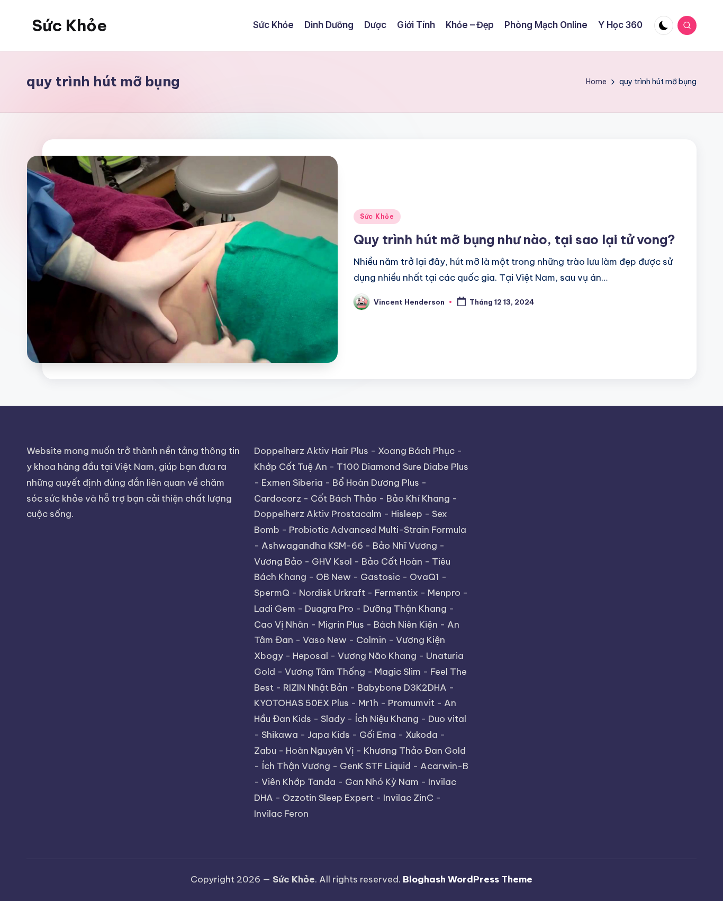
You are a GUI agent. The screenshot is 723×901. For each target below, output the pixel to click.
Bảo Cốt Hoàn (392, 561)
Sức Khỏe (69, 25)
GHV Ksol (332, 561)
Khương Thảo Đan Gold (415, 750)
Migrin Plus (341, 624)
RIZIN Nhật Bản (315, 687)
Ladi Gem (274, 608)
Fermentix (396, 593)
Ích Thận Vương (295, 766)
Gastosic (380, 577)
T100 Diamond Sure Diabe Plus (402, 466)
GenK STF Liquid (375, 766)
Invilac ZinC (408, 798)
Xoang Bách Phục (416, 451)
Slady (333, 719)
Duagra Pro (329, 608)
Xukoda (421, 735)
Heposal (310, 656)
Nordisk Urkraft (332, 593)
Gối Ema (377, 735)
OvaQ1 (424, 577)
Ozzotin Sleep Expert (328, 798)
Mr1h (368, 703)
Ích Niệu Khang (387, 719)
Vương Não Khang (377, 656)
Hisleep (406, 514)
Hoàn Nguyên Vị (320, 750)
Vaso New (325, 640)
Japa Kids (329, 735)
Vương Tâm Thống (325, 671)
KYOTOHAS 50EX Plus (301, 703)
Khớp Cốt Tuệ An (290, 466)
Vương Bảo (278, 561)
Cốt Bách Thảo (344, 498)
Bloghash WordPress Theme (467, 879)
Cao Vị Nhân (281, 624)
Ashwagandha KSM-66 (312, 545)
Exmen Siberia (292, 482)
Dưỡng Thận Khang (405, 608)
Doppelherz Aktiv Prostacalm (318, 514)
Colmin (371, 640)
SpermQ (272, 593)
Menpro (444, 593)
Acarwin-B (444, 766)
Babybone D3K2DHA (402, 687)
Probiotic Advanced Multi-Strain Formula (377, 530)
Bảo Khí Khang (418, 498)
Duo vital (447, 719)
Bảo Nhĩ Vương (405, 545)
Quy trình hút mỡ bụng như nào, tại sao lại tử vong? (514, 239)
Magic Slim (398, 671)
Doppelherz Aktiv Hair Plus (311, 451)
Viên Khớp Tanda (298, 782)
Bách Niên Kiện (406, 624)
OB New (333, 577)
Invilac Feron (281, 813)
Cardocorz (277, 498)
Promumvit (411, 703)
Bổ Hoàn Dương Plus (375, 482)
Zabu (265, 750)
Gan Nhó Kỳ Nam (382, 782)
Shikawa (279, 735)
